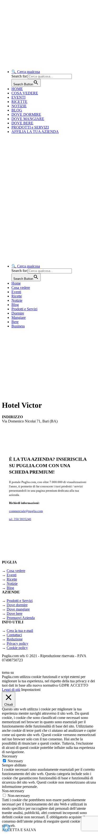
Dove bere (14, 613)
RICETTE (19, 102)
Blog (15, 305)
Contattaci (14, 635)
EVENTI (18, 97)
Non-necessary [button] (13, 791)
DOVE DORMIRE (26, 114)
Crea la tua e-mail (20, 631)
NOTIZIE (19, 106)
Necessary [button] (9, 756)
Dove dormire (17, 605)
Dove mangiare (18, 609)
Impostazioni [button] (30, 690)
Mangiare (18, 317)
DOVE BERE (22, 123)
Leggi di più (11, 690)
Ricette (16, 296)
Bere (15, 322)
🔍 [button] (25, 72)
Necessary (15, 761)
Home (16, 283)
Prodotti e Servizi (24, 309)
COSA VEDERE (24, 93)
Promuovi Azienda (21, 618)
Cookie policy (17, 648)
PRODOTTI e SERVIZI (30, 127)
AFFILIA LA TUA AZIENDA (35, 132)
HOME (17, 89)
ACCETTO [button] (79, 685)
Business (18, 326)
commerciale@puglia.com (26, 511)
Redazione (15, 639)
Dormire (17, 313)
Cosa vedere (20, 288)
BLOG (16, 110)
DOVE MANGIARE (27, 119)
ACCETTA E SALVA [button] (19, 830)
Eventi (16, 292)
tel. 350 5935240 (20, 519)
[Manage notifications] (6, 828)
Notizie (16, 300)
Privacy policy (17, 643)
